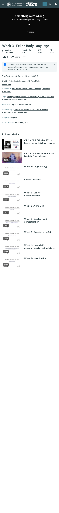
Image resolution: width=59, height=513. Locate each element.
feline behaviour (19, 99)
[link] (45, 4)
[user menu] (56, 4)
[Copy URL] (29, 25)
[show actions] (24, 57)
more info (6, 84)
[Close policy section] (55, 64)
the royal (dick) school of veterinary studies (27, 96)
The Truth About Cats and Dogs (26, 88)
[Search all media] (50, 4)
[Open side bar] (3, 4)
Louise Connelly (9, 51)
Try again (29, 32)
